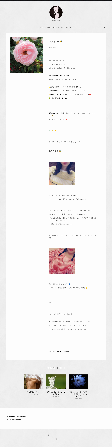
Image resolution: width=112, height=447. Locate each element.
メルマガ (68, 27)
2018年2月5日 (52, 47)
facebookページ (55, 94)
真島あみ (47, 27)
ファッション (59, 351)
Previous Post (51, 368)
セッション (56, 27)
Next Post (62, 368)
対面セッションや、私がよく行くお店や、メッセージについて (78, 394)
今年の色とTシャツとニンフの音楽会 (56, 393)
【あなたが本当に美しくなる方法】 (60, 75)
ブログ (41, 27)
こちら (78, 87)
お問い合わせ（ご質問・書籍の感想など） (19, 416)
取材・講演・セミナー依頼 (15, 419)
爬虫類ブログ (63, 98)
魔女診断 (53, 90)
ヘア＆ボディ (66, 351)
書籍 (62, 27)
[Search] (105, 27)
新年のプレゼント (54, 113)
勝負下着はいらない (33, 392)
